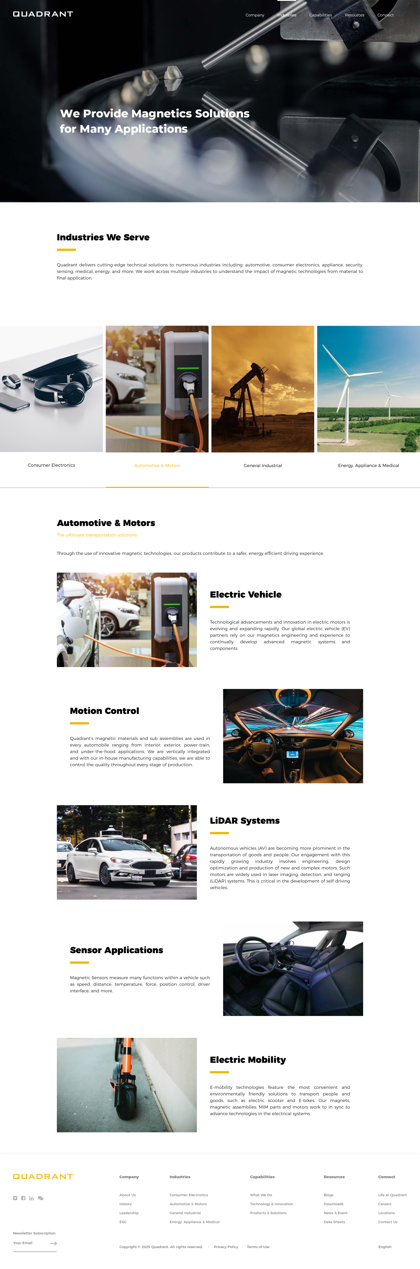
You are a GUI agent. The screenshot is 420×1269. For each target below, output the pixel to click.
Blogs (328, 1195)
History (125, 1204)
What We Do (261, 1195)
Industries (286, 15)
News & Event (336, 1213)
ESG (123, 1222)
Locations (386, 1213)
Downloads (333, 1204)
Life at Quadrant (392, 1195)
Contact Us (387, 1222)
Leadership (129, 1213)
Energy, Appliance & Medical (195, 1222)
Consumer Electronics (189, 1195)
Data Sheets (334, 1222)
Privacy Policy (226, 1247)
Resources (354, 15)
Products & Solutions (268, 1213)
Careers (384, 1204)
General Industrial (185, 1213)
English (384, 1247)
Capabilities (320, 15)
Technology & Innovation (271, 1204)
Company (255, 15)
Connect (385, 15)
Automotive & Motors (188, 1204)
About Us (127, 1195)
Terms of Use (258, 1247)
